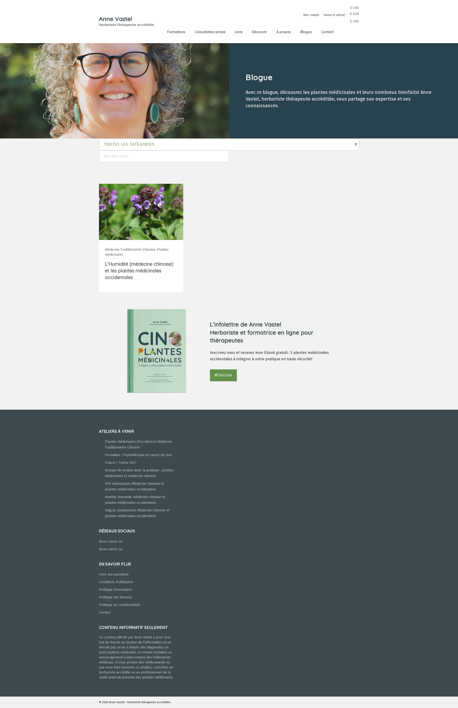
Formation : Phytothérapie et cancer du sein (138, 455)
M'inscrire (223, 375)
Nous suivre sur (111, 542)
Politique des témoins (115, 597)
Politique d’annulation (115, 590)
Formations (176, 32)
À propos (283, 32)
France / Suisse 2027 (120, 463)
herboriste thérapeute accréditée (297, 99)
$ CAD (354, 8)
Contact (327, 32)
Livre (238, 32)
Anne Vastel (115, 18)
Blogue (306, 32)
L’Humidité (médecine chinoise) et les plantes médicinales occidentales (139, 270)
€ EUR (354, 14)
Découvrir (259, 32)
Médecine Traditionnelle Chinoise (130, 250)
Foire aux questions (114, 574)
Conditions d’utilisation (116, 582)
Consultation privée (210, 32)
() (334, 15)
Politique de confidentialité (119, 605)
